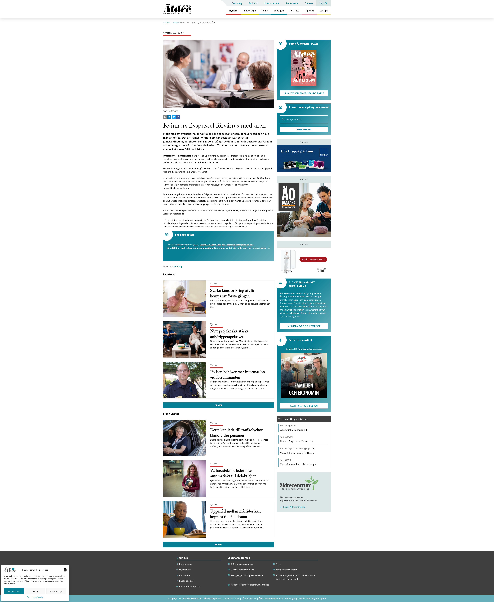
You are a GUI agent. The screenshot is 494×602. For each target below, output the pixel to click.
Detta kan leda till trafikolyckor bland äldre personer (236, 432)
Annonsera (292, 3)
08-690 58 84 (250, 598)
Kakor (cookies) (186, 580)
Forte (278, 564)
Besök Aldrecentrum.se (294, 507)
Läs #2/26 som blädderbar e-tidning (304, 93)
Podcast (253, 3)
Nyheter (233, 10)
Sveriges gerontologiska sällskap (247, 575)
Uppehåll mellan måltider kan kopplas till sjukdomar (235, 514)
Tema (265, 10)
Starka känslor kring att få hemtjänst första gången (232, 293)
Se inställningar (56, 591)
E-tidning (237, 3)
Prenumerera (271, 3)
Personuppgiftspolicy (35, 597)
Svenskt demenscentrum (242, 569)
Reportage (250, 10)
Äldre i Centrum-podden (304, 405)
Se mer (218, 405)
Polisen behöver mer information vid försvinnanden (237, 374)
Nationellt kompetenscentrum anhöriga (250, 584)
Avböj (35, 591)
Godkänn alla (13, 591)
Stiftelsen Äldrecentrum (242, 564)
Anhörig (178, 266)
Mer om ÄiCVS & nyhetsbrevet (304, 326)
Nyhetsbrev (185, 569)
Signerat (309, 10)
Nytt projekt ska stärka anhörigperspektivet (229, 334)
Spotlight (279, 10)
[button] (65, 570)
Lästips (324, 10)
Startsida (167, 22)
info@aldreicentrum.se (272, 598)
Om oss (309, 3)
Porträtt (294, 10)
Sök (325, 3)
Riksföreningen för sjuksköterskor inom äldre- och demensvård (295, 577)
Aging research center (286, 569)
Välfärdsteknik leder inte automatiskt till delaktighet (233, 473)
